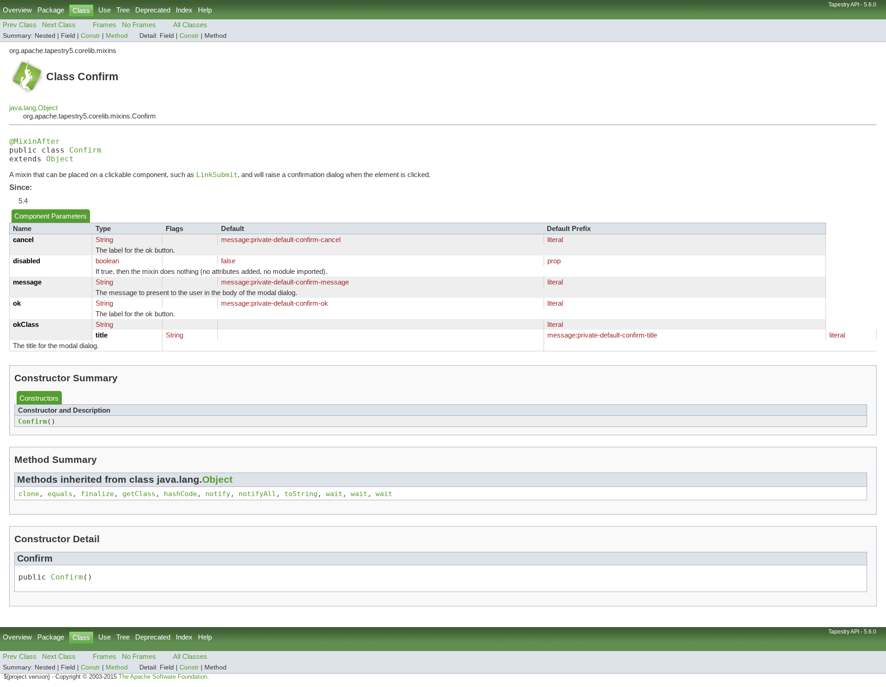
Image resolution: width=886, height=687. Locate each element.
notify (217, 493)
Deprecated (152, 10)
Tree (123, 10)
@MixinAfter (34, 141)
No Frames (139, 25)
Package (50, 10)
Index (184, 10)
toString (300, 493)
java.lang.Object (33, 108)
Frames (104, 25)
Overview (17, 10)
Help (205, 10)
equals (60, 493)
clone (28, 493)
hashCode (180, 493)
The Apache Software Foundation (163, 677)
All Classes (190, 25)
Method (117, 35)
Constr (90, 35)
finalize (97, 493)
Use (104, 10)
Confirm (85, 150)
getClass (139, 493)
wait (334, 493)
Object (60, 158)
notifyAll (257, 493)
